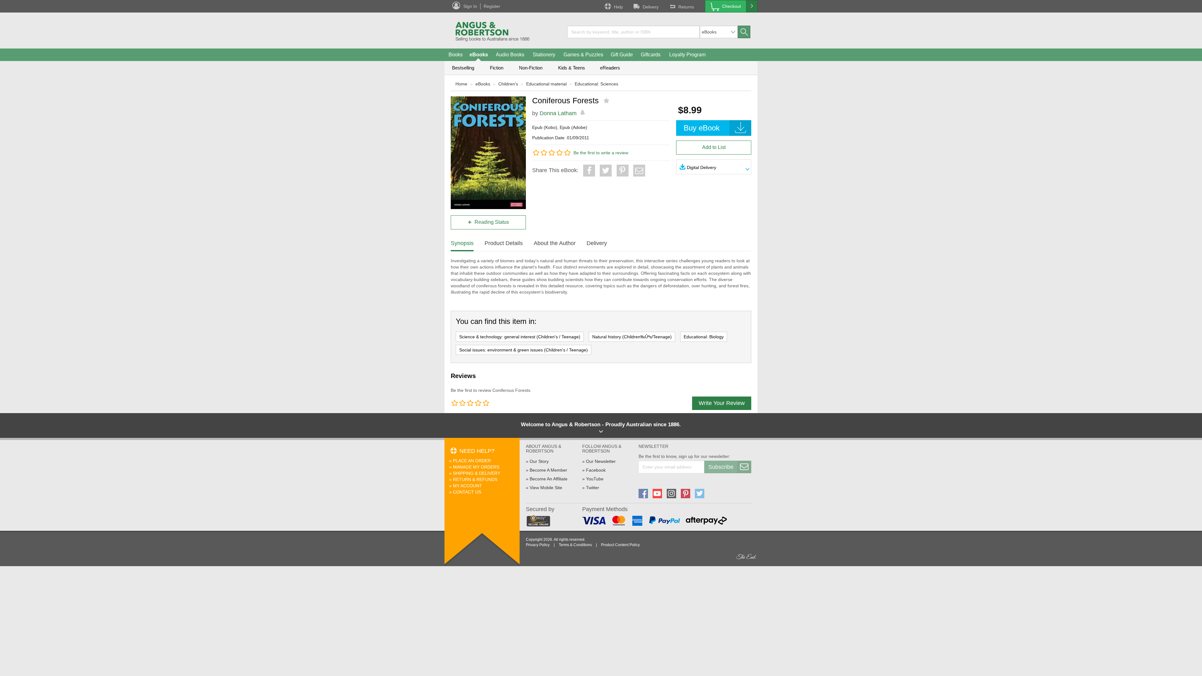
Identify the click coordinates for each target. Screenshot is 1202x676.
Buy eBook (702, 128)
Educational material (546, 83)
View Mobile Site (546, 487)
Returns (686, 6)
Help (618, 6)
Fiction (496, 67)
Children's (508, 83)
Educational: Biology (704, 336)
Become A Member (548, 470)
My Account (467, 485)
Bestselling (463, 67)
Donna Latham (558, 113)
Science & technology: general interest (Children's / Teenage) (519, 336)
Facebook (596, 470)
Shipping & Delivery (476, 473)
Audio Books (510, 54)
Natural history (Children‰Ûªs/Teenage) (632, 336)
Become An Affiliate (549, 478)
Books (456, 54)
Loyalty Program (687, 54)
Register (492, 6)
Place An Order (472, 460)
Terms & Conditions (575, 545)
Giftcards (650, 54)
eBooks (479, 54)
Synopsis (462, 243)
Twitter (592, 487)
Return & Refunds (475, 479)
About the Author (555, 243)
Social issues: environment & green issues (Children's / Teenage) (523, 349)
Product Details (504, 243)
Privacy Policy (538, 545)
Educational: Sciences (596, 83)
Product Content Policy (620, 545)
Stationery (544, 54)
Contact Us (467, 491)
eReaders (610, 67)
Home (461, 83)
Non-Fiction (530, 67)
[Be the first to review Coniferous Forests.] (607, 100)
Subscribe (720, 467)
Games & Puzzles (583, 54)
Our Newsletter (601, 461)
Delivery (651, 6)
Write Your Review (722, 403)
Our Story (539, 461)
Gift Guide (622, 54)
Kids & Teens (571, 67)
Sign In (470, 6)
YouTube (595, 478)
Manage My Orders (476, 466)
